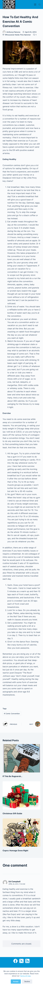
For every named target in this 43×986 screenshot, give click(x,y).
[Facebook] (15, 961)
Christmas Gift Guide (12, 813)
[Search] (39, 4)
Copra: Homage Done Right (15, 850)
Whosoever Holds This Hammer (18, 35)
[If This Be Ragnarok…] (21, 758)
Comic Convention (12, 714)
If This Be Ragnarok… (12, 776)
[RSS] (27, 961)
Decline (27, 981)
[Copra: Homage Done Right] (21, 832)
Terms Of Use (25, 976)
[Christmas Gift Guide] (21, 795)
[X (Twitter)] (21, 961)
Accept (15, 981)
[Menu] (35, 4)
